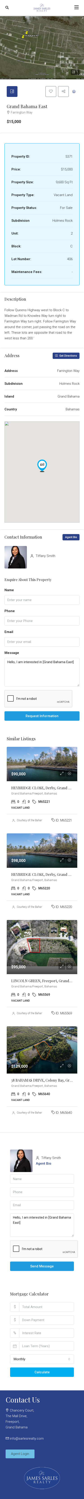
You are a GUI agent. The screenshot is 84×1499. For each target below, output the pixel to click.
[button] (42, 466)
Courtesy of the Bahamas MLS (34, 820)
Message (11, 653)
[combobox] (42, 1359)
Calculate (42, 1372)
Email (8, 632)
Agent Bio (71, 537)
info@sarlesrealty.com (27, 1438)
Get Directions (68, 355)
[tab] (12, 91)
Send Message (42, 1266)
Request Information (42, 716)
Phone (9, 611)
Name (9, 590)
